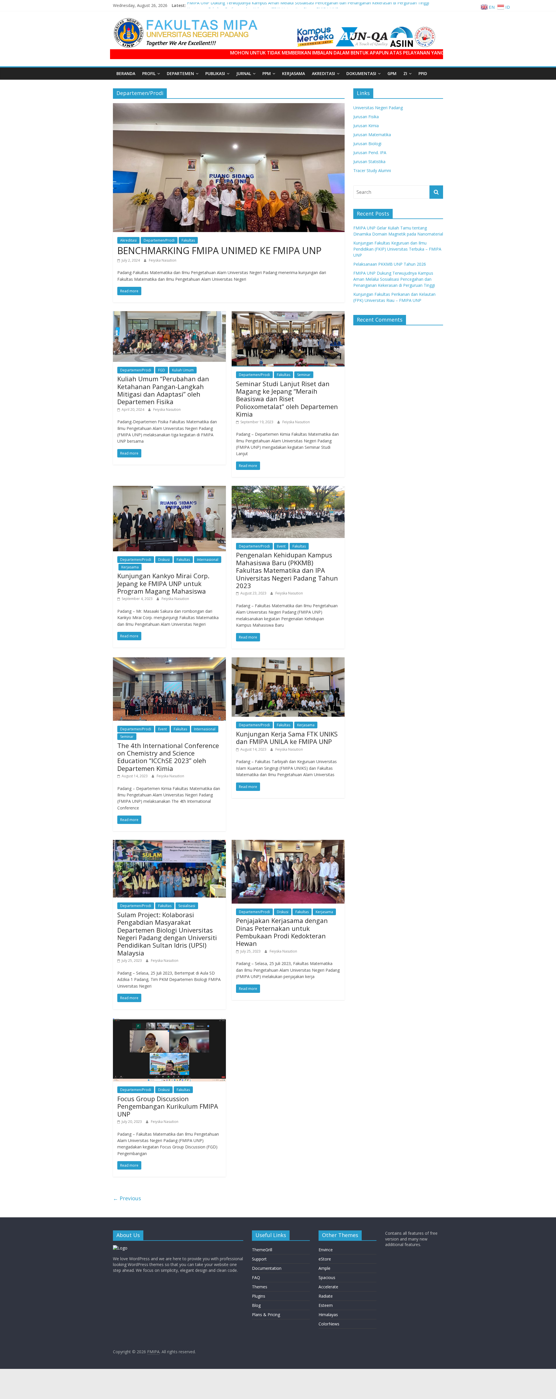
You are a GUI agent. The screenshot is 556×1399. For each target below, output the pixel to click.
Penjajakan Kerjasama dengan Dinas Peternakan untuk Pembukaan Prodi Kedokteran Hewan (282, 932)
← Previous (127, 1198)
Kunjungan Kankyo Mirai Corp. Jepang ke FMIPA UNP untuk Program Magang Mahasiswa (163, 583)
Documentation (266, 1268)
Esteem (326, 1305)
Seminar (303, 374)
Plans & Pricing (266, 1314)
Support (259, 1259)
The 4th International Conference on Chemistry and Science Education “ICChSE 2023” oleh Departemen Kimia (168, 757)
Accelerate (328, 1286)
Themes (259, 1286)
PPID (422, 73)
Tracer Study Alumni (372, 170)
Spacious (327, 1277)
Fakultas (188, 240)
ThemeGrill (262, 1249)
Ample (324, 1268)
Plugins (258, 1296)
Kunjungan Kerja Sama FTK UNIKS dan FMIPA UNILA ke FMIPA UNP (287, 737)
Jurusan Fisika (366, 116)
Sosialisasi (186, 905)
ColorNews (329, 1324)
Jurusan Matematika (372, 134)
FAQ (256, 1277)
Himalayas (328, 1314)
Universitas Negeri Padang (378, 107)
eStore (325, 1259)
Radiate (326, 1296)
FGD (161, 370)
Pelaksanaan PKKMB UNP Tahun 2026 (389, 264)
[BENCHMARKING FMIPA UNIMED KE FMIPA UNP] (229, 106)
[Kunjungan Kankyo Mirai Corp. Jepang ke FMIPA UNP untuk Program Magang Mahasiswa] (169, 489)
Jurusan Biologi (367, 143)
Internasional (207, 559)
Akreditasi (128, 240)
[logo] (120, 1248)
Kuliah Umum (183, 370)
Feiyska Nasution (162, 260)
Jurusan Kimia (366, 125)
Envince (326, 1249)
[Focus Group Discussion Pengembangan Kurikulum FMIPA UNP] (169, 1021)
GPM (391, 73)
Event (281, 546)
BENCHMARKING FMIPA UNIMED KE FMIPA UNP (219, 250)
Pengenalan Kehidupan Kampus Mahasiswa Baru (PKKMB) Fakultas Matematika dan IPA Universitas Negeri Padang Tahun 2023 (287, 570)
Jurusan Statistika (369, 161)
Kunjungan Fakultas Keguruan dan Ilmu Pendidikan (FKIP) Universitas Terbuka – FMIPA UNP (397, 249)
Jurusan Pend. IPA (369, 152)
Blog (256, 1305)
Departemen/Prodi (159, 240)
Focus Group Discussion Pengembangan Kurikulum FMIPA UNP (167, 1106)
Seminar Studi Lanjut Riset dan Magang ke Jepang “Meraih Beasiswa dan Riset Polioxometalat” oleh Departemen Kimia (287, 399)
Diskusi (164, 559)
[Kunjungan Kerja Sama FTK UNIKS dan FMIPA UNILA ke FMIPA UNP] (288, 661)
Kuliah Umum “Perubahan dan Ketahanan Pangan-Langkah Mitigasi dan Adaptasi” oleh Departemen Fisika (163, 390)
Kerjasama (293, 73)
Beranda (125, 73)
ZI (405, 73)
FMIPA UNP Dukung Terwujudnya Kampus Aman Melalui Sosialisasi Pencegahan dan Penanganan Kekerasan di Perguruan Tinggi (308, 5)
